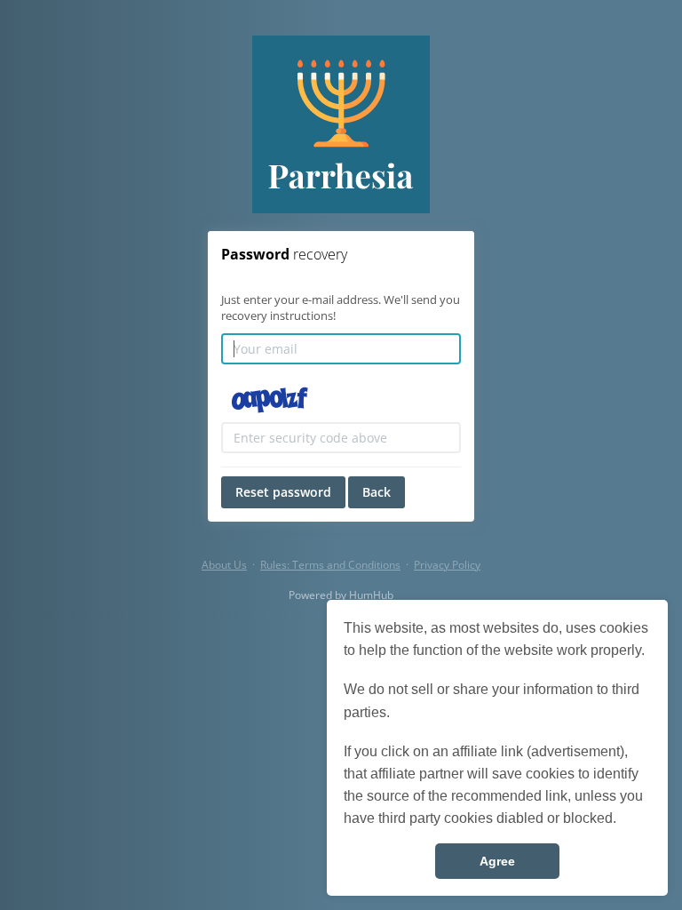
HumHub (371, 595)
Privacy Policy (447, 564)
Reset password (283, 491)
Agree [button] (497, 861)
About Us (224, 564)
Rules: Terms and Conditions (330, 564)
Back (376, 491)
